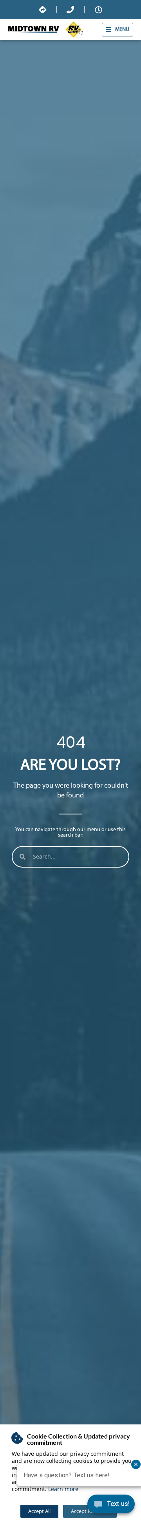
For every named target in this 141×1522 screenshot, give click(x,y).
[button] (117, 29)
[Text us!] (111, 1506)
